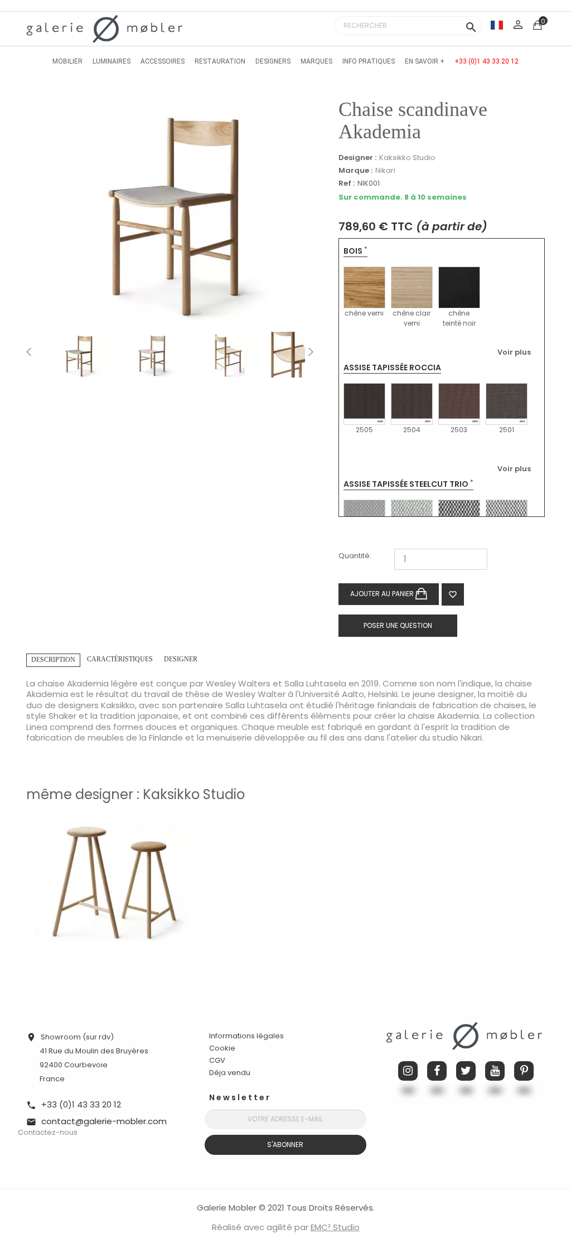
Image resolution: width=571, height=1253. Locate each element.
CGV (217, 1060)
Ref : (346, 183)
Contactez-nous (48, 1132)
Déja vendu (229, 1072)
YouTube (495, 1071)
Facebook (437, 1071)
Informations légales (246, 1036)
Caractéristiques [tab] (120, 659)
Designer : (357, 158)
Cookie (222, 1048)
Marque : (355, 171)
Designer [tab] (180, 659)
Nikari (385, 170)
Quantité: (354, 556)
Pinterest (524, 1071)
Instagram (408, 1071)
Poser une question (398, 625)
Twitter (466, 1071)
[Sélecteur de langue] (497, 25)
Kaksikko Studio (407, 157)
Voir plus (514, 352)
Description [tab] (53, 660)
